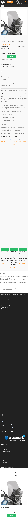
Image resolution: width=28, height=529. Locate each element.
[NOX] (21, 289)
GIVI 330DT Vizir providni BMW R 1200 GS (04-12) (23, 256)
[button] (5, 249)
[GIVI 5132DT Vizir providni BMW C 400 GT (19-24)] (5, 190)
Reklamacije (5, 449)
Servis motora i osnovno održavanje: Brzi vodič (12, 419)
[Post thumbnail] (4, 416)
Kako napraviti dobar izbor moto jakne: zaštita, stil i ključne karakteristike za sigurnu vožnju (13, 426)
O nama (4, 458)
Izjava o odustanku (6, 453)
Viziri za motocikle (19, 41)
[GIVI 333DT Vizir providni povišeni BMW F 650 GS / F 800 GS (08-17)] (14, 190)
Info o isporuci (5, 456)
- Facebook (4, 464)
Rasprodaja (9, 1)
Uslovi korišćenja (6, 451)
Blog (3, 460)
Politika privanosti (6, 447)
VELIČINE (3, 1)
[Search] (2, 6)
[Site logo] (16, 1)
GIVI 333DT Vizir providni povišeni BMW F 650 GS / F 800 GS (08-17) (13, 258)
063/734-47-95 (8, 301)
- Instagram (4, 462)
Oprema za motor (10, 41)
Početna (3, 41)
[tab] (5, 74)
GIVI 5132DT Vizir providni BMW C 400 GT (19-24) (5, 256)
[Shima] (7, 289)
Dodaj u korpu (11, 56)
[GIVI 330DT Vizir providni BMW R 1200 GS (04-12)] (23, 190)
